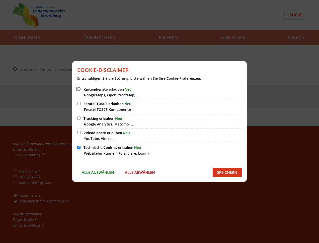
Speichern (227, 172)
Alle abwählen (140, 172)
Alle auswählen (98, 172)
